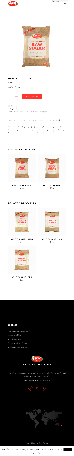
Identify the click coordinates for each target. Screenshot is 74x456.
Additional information (35, 120)
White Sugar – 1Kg (22, 277)
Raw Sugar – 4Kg (52, 185)
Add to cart (32, 96)
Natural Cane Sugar (20, 111)
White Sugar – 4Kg (52, 239)
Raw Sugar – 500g (22, 185)
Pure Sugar (33, 111)
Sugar (18, 109)
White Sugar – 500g (22, 239)
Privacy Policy (37, 453)
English (57, 1)
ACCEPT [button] (67, 449)
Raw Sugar (42, 111)
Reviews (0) (54, 120)
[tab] (15, 120)
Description (15, 120)
